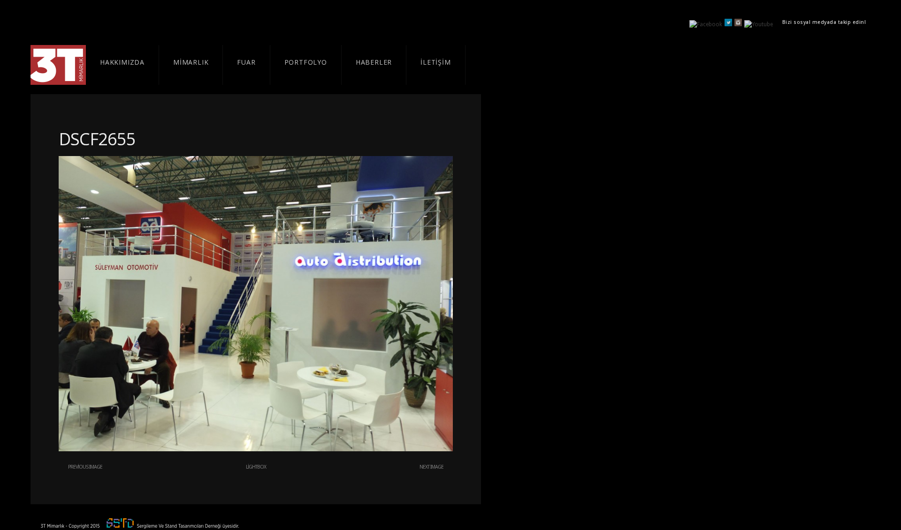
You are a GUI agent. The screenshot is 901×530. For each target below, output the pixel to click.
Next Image (431, 467)
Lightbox (256, 467)
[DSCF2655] (256, 449)
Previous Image (85, 467)
